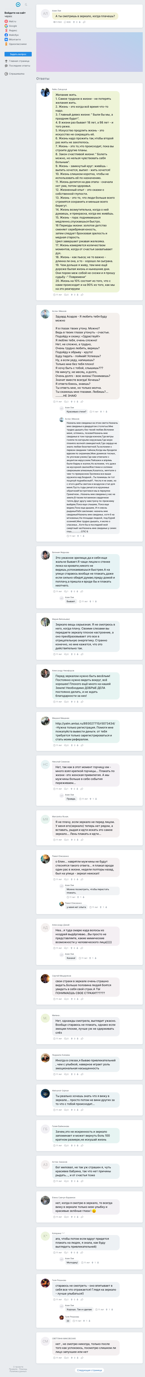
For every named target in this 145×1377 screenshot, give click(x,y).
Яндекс (13, 30)
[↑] (74, 22)
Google (13, 25)
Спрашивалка (16, 73)
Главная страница (19, 61)
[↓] (79, 22)
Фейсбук (14, 35)
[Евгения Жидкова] (46, 555)
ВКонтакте (15, 39)
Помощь (23, 1369)
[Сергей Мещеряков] (46, 978)
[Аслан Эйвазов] (46, 313)
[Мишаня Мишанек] (46, 720)
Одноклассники (18, 44)
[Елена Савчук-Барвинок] (46, 1200)
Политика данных (18, 1371)
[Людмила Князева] (46, 1057)
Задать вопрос (18, 54)
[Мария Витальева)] (46, 621)
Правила (13, 1369)
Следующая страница (89, 1370)
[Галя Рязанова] (46, 1283)
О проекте (18, 1367)
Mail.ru (12, 21)
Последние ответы (19, 65)
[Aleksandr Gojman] (46, 1093)
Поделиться (84, 21)
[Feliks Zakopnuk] (46, 92)
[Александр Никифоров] (46, 673)
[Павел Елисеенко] (46, 859)
